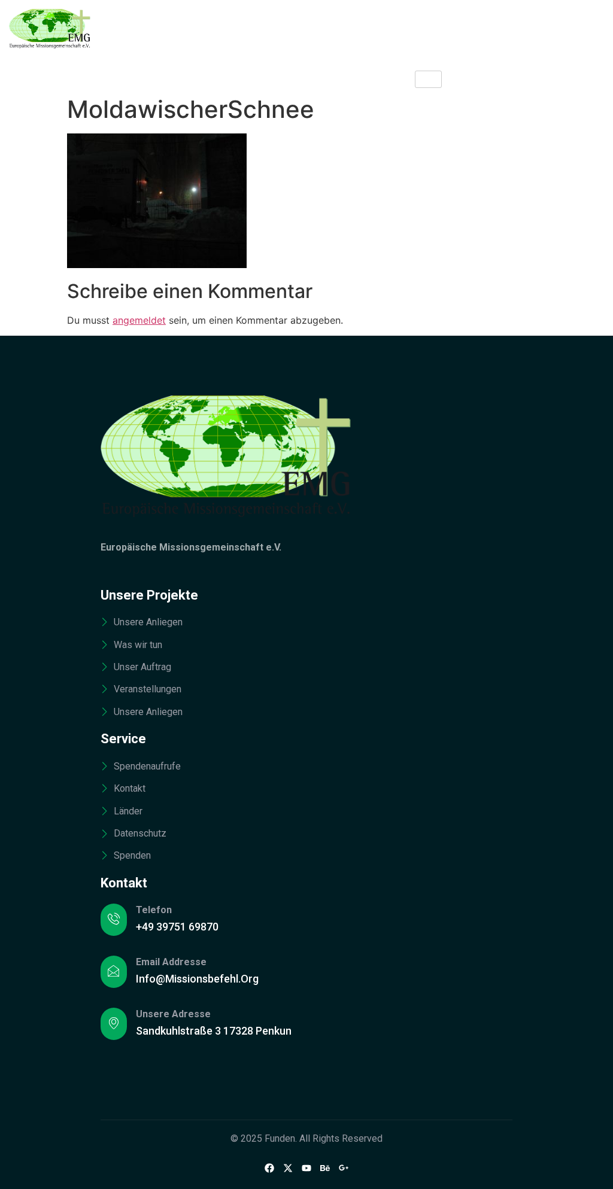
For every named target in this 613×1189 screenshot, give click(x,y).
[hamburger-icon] (428, 79)
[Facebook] (269, 1167)
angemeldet (139, 320)
